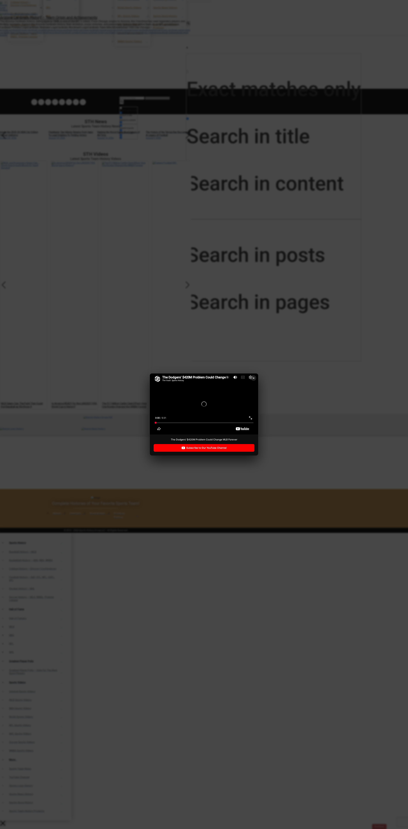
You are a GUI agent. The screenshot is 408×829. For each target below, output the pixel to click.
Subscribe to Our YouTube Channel (206, 447)
